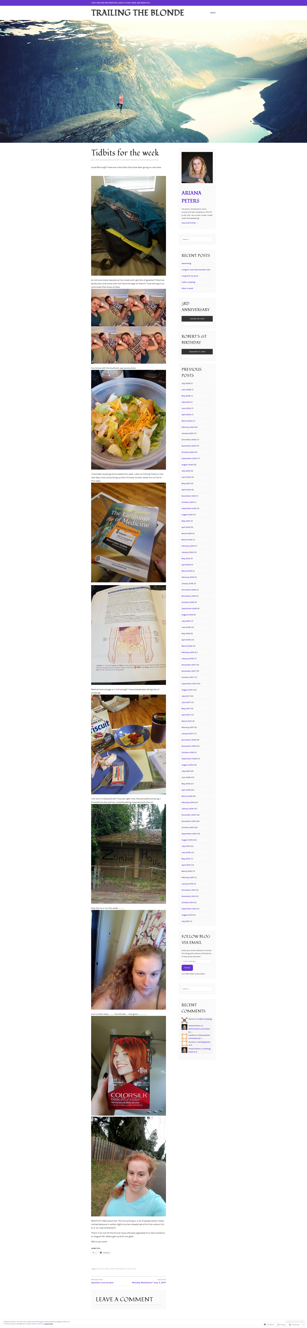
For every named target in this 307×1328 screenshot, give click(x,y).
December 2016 (189, 740)
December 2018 (189, 590)
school (129, 1269)
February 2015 (188, 877)
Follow (187, 968)
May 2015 (186, 859)
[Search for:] (197, 239)
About (213, 13)
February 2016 (188, 802)
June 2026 (186, 389)
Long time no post (190, 276)
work (134, 1269)
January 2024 (188, 433)
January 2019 (187, 583)
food (122, 160)
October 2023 (188, 452)
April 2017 (186, 715)
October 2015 (188, 827)
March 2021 (187, 533)
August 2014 (187, 915)
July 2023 (186, 471)
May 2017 (186, 708)
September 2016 (189, 758)
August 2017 (187, 690)
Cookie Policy (48, 1324)
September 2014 (189, 909)
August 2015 (187, 840)
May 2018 (186, 633)
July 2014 (186, 921)
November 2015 (189, 821)
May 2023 (186, 483)
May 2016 (186, 784)
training (155, 160)
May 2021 (186, 521)
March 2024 (187, 421)
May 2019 (186, 558)
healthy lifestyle (131, 160)
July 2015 (186, 846)
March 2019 (187, 571)
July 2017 (186, 696)
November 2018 (189, 596)
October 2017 (188, 677)
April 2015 (186, 865)
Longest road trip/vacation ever (196, 269)
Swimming (186, 263)
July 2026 (186, 383)
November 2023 (189, 446)
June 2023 (186, 477)
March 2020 (187, 540)
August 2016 (187, 765)
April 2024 (186, 414)
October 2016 (188, 752)
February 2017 (188, 727)
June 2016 (186, 777)
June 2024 (186, 408)
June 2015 (186, 852)
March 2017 (187, 721)
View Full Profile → (190, 223)
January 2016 (187, 808)
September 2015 (189, 834)
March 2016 (187, 796)
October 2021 (188, 502)
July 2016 (186, 771)
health (112, 1269)
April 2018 (186, 640)
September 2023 (189, 458)
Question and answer (102, 1281)
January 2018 (187, 658)
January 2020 (188, 552)
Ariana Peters (107, 160)
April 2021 (186, 527)
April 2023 (186, 490)
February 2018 (188, 652)
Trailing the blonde (137, 12)
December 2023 (189, 439)
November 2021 (189, 496)
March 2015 (187, 871)
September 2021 (189, 508)
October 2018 (188, 602)
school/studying (144, 160)
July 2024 (186, 402)
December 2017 (189, 665)
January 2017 (187, 733)
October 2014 (188, 902)
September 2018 (189, 608)
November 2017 (189, 671)
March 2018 (187, 646)
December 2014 (189, 890)
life (124, 1269)
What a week (187, 288)
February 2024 (188, 427)
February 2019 (188, 577)
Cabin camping (188, 282)
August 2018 (187, 615)
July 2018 (186, 621)
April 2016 (186, 790)
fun (102, 1269)
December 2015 (189, 815)
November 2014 (189, 896)
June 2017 (186, 702)
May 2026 (186, 396)
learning (119, 1269)
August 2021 (187, 514)
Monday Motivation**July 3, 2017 (149, 1281)
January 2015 (187, 884)
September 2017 (189, 683)
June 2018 (186, 627)
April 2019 (186, 565)
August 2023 (187, 464)
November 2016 (189, 746)
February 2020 (188, 546)
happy (106, 1269)
